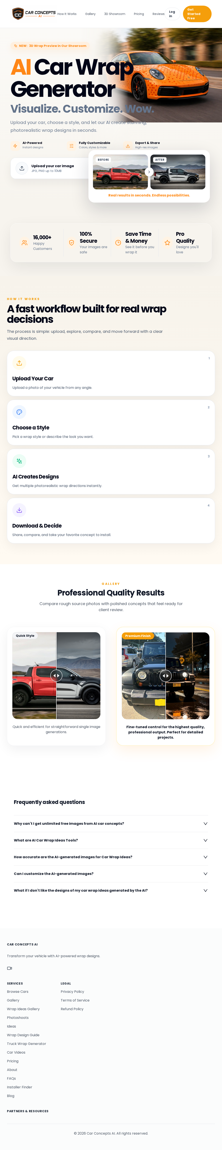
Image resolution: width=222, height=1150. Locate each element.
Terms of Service (75, 1000)
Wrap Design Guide (23, 1035)
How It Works (67, 14)
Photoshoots (18, 1017)
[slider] (56, 675)
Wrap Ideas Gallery (23, 1008)
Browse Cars (17, 991)
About (12, 1069)
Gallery (90, 14)
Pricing (139, 14)
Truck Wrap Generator (26, 1043)
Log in (172, 14)
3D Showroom (114, 14)
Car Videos (16, 1052)
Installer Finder (19, 1087)
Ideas (11, 1026)
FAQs (11, 1078)
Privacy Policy (72, 991)
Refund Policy (72, 1008)
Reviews (159, 14)
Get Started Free (193, 13)
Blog (10, 1095)
